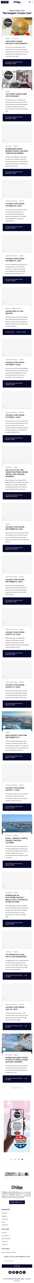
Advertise (4, 1232)
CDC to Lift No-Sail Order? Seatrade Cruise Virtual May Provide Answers (16, 473)
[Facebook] (10, 1272)
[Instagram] (17, 1272)
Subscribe (4, 1213)
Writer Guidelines (6, 1238)
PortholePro (5, 1224)
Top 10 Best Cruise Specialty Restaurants (16, 42)
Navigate (6, 1209)
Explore (5, 1229)
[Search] (32, 2)
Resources (4, 1241)
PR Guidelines (5, 1235)
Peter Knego (10, 332)
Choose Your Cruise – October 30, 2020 (15, 205)
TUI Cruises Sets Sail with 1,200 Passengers (15, 956)
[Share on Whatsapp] (20, 27)
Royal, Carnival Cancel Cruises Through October (16, 840)
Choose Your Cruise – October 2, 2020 (15, 416)
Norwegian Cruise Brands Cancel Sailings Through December (16, 151)
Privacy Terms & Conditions (9, 1252)
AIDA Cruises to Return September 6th (16, 736)
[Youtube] (20, 1272)
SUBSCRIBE (4, 2)
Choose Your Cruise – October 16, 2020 (15, 260)
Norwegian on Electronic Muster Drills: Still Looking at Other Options (16, 898)
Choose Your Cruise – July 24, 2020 (15, 1008)
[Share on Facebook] (11, 27)
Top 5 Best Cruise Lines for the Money (16, 95)
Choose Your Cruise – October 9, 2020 (15, 363)
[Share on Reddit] (18, 27)
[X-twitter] (24, 1272)
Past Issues (5, 1219)
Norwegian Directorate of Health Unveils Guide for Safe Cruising (16, 1060)
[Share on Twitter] (13, 27)
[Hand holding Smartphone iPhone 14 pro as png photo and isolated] (17, 1101)
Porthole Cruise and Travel (14, 62)
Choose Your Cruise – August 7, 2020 (15, 789)
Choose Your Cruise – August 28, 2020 (15, 633)
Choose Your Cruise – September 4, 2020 (15, 581)
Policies (5, 1249)
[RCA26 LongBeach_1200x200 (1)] (17, 1173)
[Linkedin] (13, 1272)
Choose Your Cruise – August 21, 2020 (15, 686)
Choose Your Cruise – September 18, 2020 (15, 528)
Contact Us (5, 1244)
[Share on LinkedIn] (16, 27)
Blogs (3, 1222)
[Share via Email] (22, 27)
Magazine (4, 1216)
